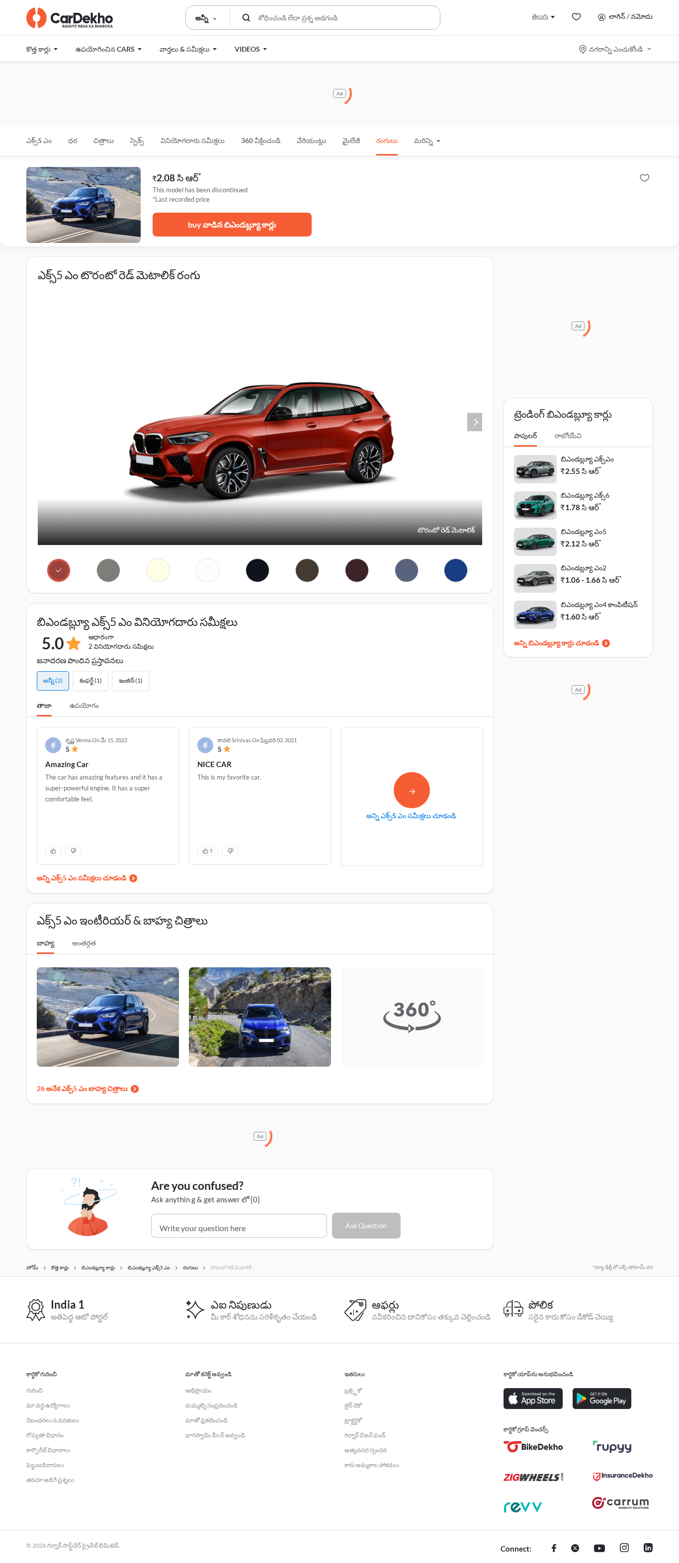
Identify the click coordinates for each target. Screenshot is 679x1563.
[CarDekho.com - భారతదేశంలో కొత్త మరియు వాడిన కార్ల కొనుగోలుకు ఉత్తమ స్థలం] (69, 17)
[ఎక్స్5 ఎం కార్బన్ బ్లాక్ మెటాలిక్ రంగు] (258, 570)
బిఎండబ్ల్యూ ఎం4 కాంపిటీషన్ (599, 604)
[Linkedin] (648, 1549)
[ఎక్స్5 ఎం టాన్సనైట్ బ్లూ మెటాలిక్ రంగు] (406, 570)
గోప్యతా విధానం (45, 1435)
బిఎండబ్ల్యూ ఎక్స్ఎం (587, 459)
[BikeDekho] (533, 1446)
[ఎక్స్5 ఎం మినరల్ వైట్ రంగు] (158, 570)
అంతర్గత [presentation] (84, 942)
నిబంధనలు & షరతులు (52, 1420)
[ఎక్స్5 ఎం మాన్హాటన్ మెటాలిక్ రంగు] (307, 570)
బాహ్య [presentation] (45, 942)
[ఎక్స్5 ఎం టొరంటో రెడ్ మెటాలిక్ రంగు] (59, 570)
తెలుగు (540, 16)
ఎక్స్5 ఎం (39, 140)
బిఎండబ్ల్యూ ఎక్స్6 (585, 495)
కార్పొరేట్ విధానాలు (48, 1450)
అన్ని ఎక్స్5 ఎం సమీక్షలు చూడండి (81, 877)
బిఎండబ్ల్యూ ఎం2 (583, 567)
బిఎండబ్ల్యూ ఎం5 (583, 531)
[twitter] (575, 1549)
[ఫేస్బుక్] (554, 1549)
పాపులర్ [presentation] (525, 435)
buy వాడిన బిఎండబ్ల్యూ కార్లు (232, 224)
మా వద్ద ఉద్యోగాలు (48, 1405)
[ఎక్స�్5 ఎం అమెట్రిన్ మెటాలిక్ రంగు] (357, 570)
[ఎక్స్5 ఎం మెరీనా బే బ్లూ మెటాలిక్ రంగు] (456, 570)
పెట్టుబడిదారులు (45, 1465)
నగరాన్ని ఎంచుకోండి (616, 49)
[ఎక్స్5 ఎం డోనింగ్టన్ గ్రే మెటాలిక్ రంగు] (108, 570)
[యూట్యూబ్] (599, 1549)
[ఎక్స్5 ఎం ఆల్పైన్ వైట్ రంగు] (208, 570)
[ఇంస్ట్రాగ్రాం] (624, 1549)
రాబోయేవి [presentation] (568, 435)
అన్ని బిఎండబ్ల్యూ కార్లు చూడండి (556, 642)
